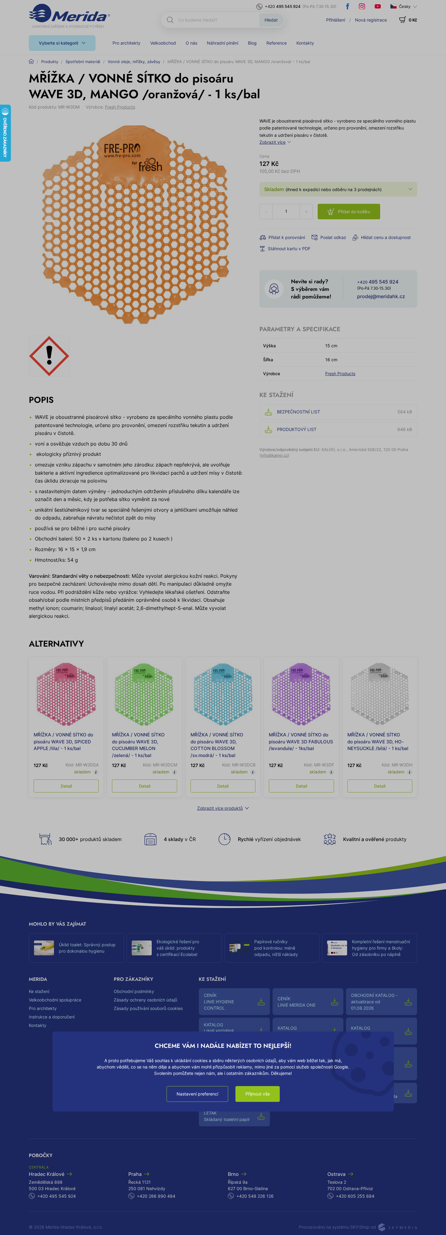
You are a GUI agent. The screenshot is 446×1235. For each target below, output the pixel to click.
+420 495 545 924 (56, 1196)
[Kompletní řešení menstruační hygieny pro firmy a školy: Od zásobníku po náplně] (337, 948)
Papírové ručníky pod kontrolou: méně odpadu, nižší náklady (276, 948)
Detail (66, 786)
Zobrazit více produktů (220, 808)
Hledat (271, 19)
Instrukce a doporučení (52, 1016)
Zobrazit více (272, 142)
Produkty (49, 61)
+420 (283, 6)
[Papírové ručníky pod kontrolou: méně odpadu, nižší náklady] (239, 948)
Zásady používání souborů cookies (148, 1008)
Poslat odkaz (333, 237)
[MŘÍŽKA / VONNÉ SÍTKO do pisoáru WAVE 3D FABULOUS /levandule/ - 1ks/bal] (301, 694)
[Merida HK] (69, 16)
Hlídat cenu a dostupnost (386, 237)
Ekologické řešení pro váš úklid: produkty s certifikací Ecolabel (178, 948)
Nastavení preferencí (197, 1093)
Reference (276, 42)
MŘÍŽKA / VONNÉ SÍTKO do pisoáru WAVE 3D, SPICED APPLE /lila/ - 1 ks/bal (63, 741)
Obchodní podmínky (134, 991)
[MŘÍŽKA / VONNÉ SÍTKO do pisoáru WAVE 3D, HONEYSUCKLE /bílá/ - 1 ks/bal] (379, 694)
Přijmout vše (257, 1093)
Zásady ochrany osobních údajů (145, 999)
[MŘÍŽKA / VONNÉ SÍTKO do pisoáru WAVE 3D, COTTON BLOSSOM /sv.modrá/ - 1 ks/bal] (223, 694)
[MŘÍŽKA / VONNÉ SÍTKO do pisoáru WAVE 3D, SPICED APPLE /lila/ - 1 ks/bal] (66, 694)
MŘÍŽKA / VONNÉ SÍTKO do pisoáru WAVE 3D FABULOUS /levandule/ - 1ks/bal (301, 741)
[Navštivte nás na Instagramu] (362, 6)
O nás (191, 42)
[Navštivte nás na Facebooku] (347, 6)
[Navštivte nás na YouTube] (378, 6)
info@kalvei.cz (274, 455)
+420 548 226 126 (255, 1196)
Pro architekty (126, 42)
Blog (252, 42)
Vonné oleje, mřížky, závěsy (134, 61)
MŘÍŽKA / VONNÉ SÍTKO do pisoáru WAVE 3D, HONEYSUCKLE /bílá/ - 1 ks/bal (377, 741)
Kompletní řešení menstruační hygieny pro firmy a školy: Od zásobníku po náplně (381, 948)
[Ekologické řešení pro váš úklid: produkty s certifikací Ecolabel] (142, 948)
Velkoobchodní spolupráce (55, 999)
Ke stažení (39, 991)
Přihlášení (335, 19)
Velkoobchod (163, 42)
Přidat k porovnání (287, 237)
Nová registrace (371, 19)
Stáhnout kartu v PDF (289, 248)
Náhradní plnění (222, 42)
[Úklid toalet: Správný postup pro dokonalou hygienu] (44, 948)
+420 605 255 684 (355, 1196)
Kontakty (305, 42)
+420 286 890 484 (156, 1196)
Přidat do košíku (354, 211)
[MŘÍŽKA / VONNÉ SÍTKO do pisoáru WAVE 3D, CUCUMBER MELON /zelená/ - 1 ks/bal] (144, 694)
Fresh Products (120, 106)
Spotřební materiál (83, 61)
